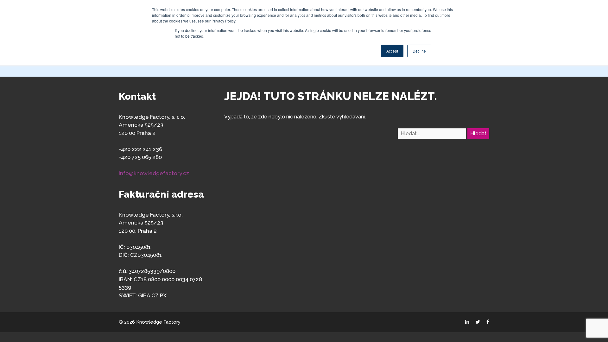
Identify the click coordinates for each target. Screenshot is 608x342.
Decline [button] (419, 51)
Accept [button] (392, 51)
